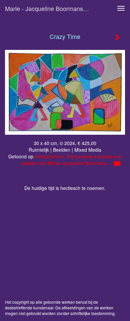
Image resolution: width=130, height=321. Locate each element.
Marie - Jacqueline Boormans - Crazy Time (49, 8)
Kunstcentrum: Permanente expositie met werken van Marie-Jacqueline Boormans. (72, 159)
